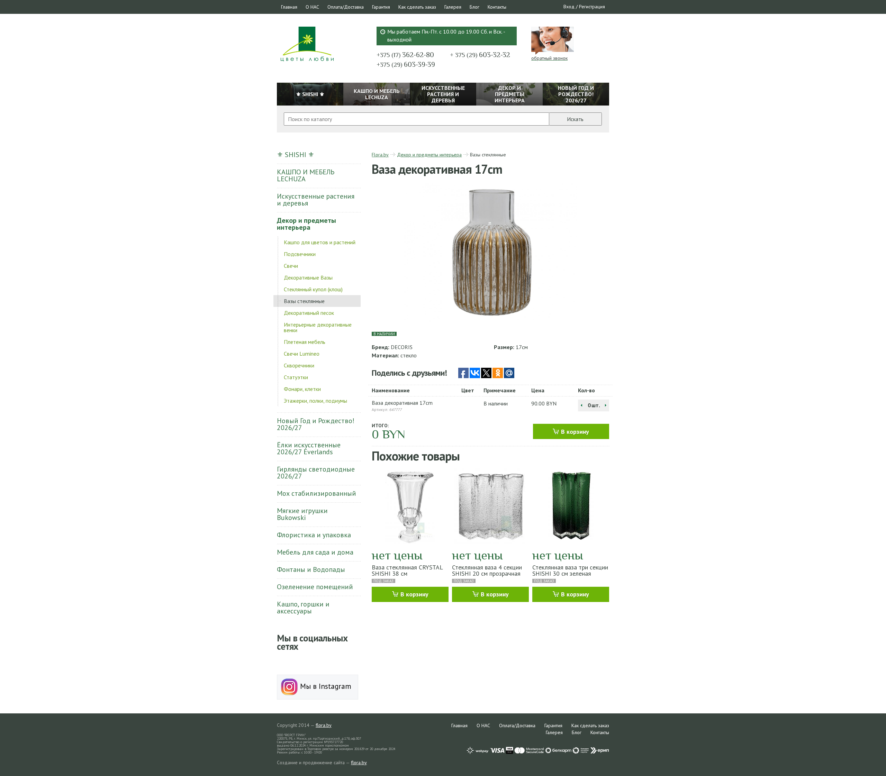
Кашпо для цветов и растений (319, 242)
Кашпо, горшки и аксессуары (303, 607)
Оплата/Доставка (345, 7)
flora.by (324, 725)
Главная (289, 7)
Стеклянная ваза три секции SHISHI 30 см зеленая (570, 570)
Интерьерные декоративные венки (318, 327)
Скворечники (299, 365)
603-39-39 (406, 64)
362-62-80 (405, 54)
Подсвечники (300, 253)
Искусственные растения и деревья (315, 200)
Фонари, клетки (302, 388)
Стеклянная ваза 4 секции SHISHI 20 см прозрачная (487, 570)
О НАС (312, 7)
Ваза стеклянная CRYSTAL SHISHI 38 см (407, 570)
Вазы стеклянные (304, 301)
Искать (575, 119)
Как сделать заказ (417, 7)
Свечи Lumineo (301, 353)
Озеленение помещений (315, 586)
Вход (569, 6)
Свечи (291, 265)
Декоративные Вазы (308, 277)
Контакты (497, 7)
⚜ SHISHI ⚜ (295, 154)
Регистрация (592, 6)
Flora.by (380, 155)
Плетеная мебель (304, 341)
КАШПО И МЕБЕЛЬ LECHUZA (305, 175)
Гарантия (381, 7)
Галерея (452, 7)
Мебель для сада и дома (315, 552)
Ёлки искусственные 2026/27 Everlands (309, 448)
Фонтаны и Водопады (311, 569)
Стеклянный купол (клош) (313, 289)
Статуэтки (296, 377)
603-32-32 (480, 54)
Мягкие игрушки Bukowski (302, 514)
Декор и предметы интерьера (306, 224)
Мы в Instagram (324, 686)
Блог (474, 7)
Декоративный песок (309, 312)
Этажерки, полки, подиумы (315, 400)
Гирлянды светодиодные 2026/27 (316, 473)
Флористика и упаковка (314, 534)
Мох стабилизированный (316, 493)
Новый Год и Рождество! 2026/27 (315, 424)
